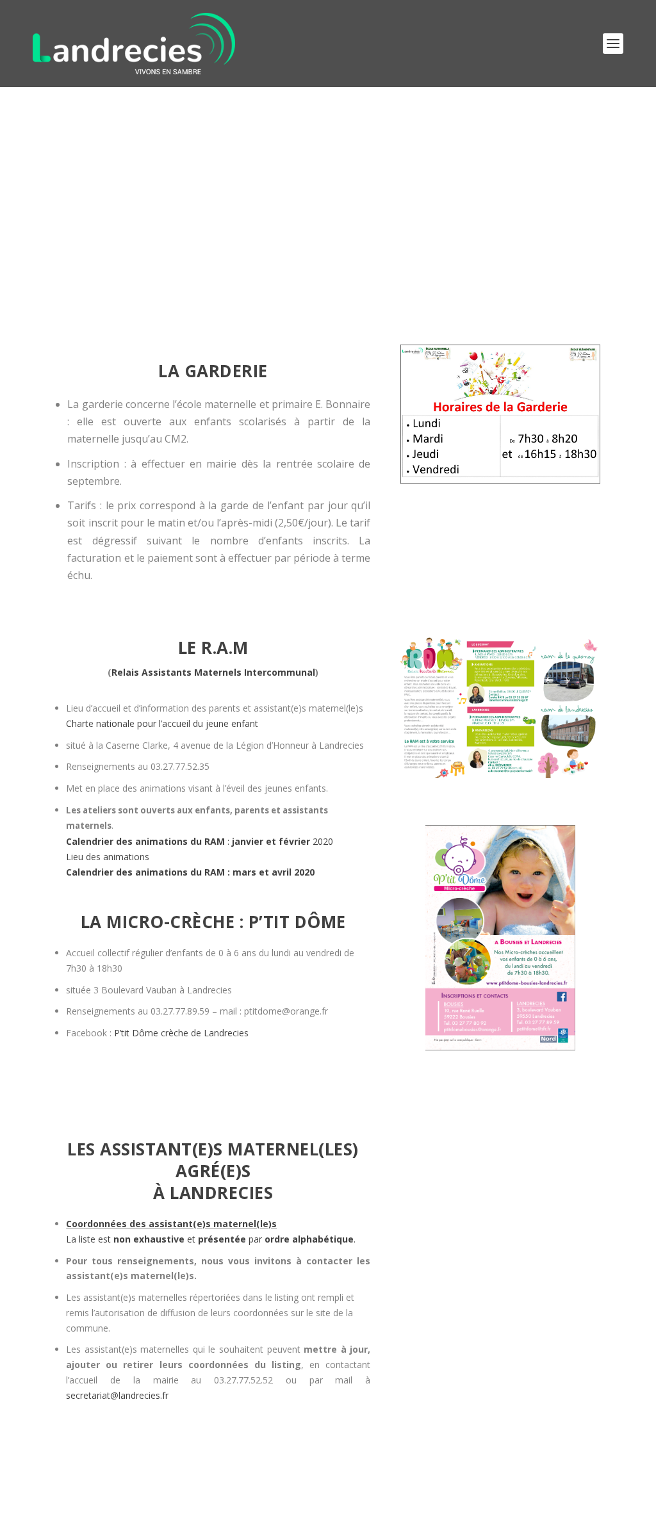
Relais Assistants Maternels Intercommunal (213, 672)
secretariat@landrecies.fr (117, 1395)
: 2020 (199, 841)
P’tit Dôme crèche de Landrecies (181, 1033)
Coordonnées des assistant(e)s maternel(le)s (171, 1224)
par (300, 1239)
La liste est (125, 1239)
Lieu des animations (107, 857)
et (191, 1239)
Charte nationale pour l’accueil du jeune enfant (162, 723)
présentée (222, 1239)
